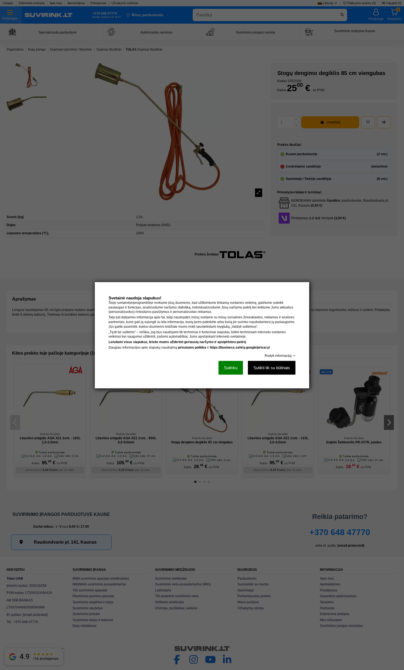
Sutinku (230, 367)
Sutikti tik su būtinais (271, 367)
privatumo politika (192, 347)
